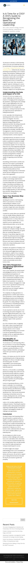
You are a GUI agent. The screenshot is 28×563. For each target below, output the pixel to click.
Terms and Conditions (10, 562)
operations (12, 31)
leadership (10, 29)
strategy (18, 31)
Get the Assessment (14, 501)
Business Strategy (14, 27)
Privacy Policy (19, 562)
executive (21, 27)
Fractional (5, 29)
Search (22, 519)
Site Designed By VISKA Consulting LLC (13, 555)
